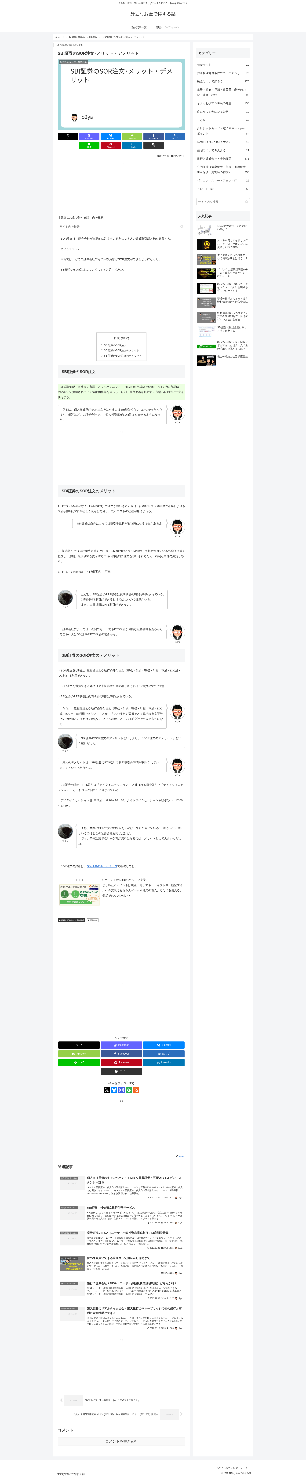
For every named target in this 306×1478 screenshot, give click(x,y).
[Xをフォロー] (107, 1090)
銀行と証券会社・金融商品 (72, 920)
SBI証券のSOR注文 (115, 345)
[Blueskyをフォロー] (114, 1090)
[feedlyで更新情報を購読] (129, 1090)
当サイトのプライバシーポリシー (233, 1468)
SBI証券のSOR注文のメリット (121, 350)
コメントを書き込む (121, 1441)
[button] (153, 145)
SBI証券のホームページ (102, 866)
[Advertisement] (121, 187)
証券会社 (94, 920)
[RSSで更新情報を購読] (136, 1090)
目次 (117, 338)
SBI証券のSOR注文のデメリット (123, 355)
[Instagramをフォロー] (121, 1090)
